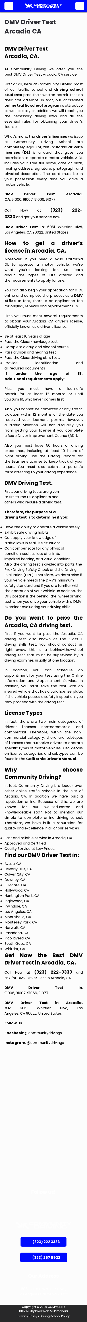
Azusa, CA (12, 863)
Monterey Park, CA (20, 922)
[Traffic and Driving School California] (43, 6)
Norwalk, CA (14, 927)
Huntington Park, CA (21, 895)
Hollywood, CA (16, 890)
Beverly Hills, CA (18, 869)
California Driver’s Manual (51, 758)
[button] (8, 6)
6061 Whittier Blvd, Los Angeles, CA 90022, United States (43, 229)
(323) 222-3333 (53, 972)
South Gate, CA (17, 943)
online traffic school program (32, 105)
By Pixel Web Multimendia (49, 1311)
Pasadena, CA (16, 932)
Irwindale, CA (15, 906)
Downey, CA (14, 879)
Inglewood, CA (16, 901)
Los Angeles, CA (18, 911)
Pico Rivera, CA (17, 938)
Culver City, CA (17, 874)
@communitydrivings (43, 1032)
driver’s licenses (51, 136)
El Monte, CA (15, 885)
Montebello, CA (17, 916)
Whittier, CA (14, 948)
